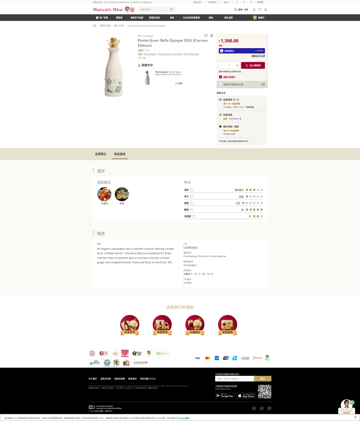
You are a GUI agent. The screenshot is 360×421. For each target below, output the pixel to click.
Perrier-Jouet (145, 35)
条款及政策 (119, 378)
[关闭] (355, 417)
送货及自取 (105, 378)
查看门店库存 (229, 77)
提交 (262, 378)
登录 (263, 84)
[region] (180, 417)
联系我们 (132, 378)
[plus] (237, 65)
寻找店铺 (244, 2)
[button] (241, 9)
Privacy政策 (184, 418)
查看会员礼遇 (258, 55)
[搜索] (171, 9)
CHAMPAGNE (190, 247)
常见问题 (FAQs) (148, 378)
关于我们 (93, 378)
